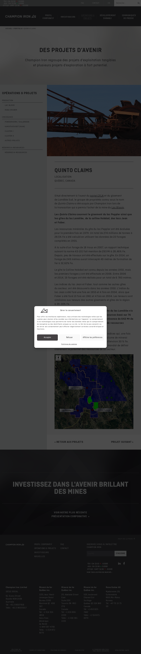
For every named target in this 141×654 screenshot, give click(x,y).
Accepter (47, 337)
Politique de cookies (69, 344)
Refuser (69, 337)
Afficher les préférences (92, 337)
